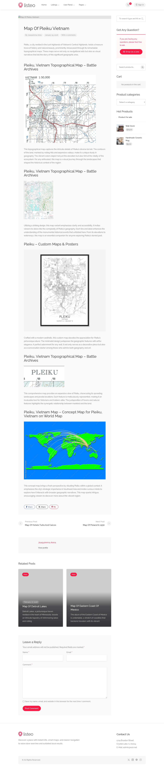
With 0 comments (68, 35)
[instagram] (140, 759)
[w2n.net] (26, 5)
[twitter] (128, 759)
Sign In (141, 5)
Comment (27, 664)
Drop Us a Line (132, 52)
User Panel (68, 5)
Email (69, 652)
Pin (54, 507)
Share (30, 507)
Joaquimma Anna (35, 35)
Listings (54, 5)
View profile (43, 548)
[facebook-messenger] (136, 759)
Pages (81, 5)
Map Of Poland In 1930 (94, 523)
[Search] (142, 67)
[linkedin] (132, 759)
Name (26, 652)
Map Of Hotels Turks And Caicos (40, 523)
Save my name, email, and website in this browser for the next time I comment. (58, 701)
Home (44, 5)
